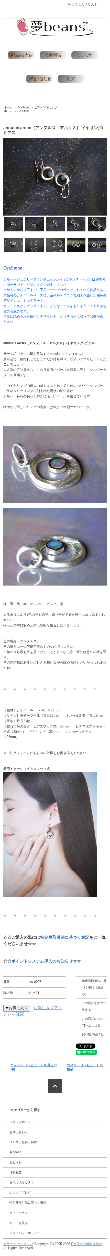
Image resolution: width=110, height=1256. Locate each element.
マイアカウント (20, 1213)
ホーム (8, 107)
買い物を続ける (92, 1034)
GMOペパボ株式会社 (86, 1244)
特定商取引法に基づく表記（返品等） (94, 987)
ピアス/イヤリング (46, 107)
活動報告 (15, 1172)
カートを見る (18, 1223)
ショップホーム (20, 1122)
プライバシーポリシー (24, 1233)
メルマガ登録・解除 (23, 1142)
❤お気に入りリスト (82, 4)
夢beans (15, 1152)
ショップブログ (20, 1192)
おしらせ (15, 1162)
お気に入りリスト (21, 1182)
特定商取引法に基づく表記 (64, 937)
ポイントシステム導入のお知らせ (42, 961)
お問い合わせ (18, 1132)
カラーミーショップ (18, 1244)
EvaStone (23, 107)
